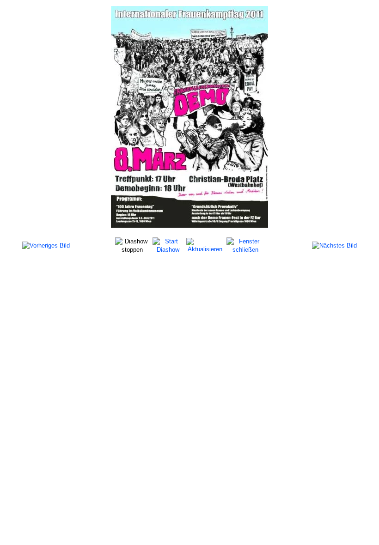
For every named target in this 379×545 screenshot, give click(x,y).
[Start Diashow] (168, 245)
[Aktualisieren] (205, 245)
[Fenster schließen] (245, 245)
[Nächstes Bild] (334, 245)
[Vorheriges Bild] (46, 245)
